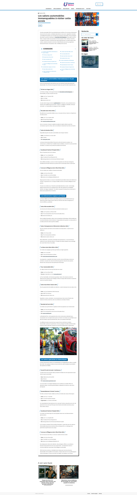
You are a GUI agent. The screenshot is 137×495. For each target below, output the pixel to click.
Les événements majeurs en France (48, 66)
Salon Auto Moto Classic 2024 (66, 56)
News (40, 25)
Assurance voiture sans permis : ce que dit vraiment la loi (93, 49)
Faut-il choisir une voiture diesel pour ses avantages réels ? (93, 42)
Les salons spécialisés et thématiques (67, 60)
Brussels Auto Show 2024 (48, 57)
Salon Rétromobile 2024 (48, 69)
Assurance (90, 47)
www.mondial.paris (47, 313)
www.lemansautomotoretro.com (50, 256)
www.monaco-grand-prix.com (49, 380)
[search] (97, 4)
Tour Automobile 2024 (65, 53)
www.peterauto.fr (58, 274)
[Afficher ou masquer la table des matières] (64, 49)
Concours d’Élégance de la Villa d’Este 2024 (50, 64)
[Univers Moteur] (68, 4)
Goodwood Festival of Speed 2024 (67, 66)
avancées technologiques (60, 37)
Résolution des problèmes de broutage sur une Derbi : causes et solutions (69, 481)
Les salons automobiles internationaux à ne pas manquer (49, 52)
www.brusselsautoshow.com (49, 121)
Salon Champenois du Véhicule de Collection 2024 (50, 72)
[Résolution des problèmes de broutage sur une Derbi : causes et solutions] (69, 472)
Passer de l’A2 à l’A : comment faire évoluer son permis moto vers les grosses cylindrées (48, 482)
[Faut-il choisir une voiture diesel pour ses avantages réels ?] (85, 42)
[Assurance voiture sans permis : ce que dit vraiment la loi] (85, 49)
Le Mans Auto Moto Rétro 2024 (67, 51)
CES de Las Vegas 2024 (48, 54)
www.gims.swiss (46, 139)
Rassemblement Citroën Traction (67, 64)
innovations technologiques (66, 91)
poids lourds (57, 103)
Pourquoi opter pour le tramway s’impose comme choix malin (90, 62)
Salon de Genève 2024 (48, 59)
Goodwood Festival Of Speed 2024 (50, 61)
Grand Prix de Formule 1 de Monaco (68, 62)
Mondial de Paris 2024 (65, 58)
